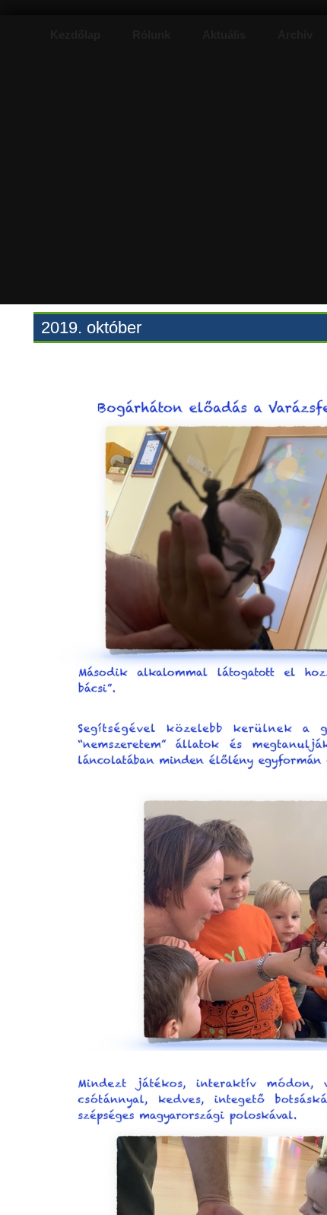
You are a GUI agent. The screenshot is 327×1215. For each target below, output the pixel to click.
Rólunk (151, 34)
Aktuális (224, 34)
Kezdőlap (75, 34)
